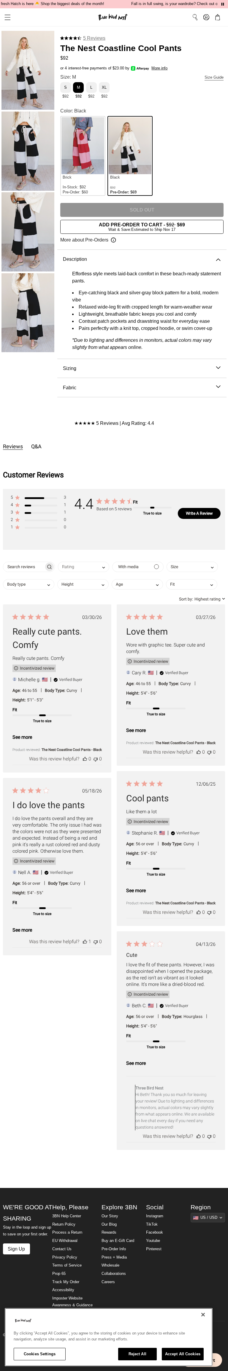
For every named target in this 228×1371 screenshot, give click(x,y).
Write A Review (199, 513)
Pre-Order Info (114, 1249)
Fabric (69, 387)
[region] (109, 1337)
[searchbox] (23, 567)
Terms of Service (67, 1265)
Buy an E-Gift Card (118, 1241)
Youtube (153, 1241)
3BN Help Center (66, 1216)
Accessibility (63, 1290)
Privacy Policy (64, 1257)
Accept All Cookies (182, 1354)
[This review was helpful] (85, 759)
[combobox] (83, 567)
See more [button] (22, 737)
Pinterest (154, 1249)
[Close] (203, 1314)
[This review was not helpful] (96, 759)
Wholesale (110, 1265)
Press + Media (114, 1257)
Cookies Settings (40, 1354)
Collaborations (114, 1274)
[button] (5, 17)
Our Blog (109, 1224)
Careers (108, 1282)
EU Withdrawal (64, 1241)
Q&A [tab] (36, 446)
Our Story (110, 1216)
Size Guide (214, 77)
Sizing (69, 368)
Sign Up (16, 1248)
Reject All (137, 1354)
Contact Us (62, 1249)
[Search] (195, 17)
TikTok (152, 1224)
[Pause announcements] (222, 4)
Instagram (154, 1216)
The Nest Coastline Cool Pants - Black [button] (72, 750)
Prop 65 (59, 1274)
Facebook (154, 1232)
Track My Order (65, 1282)
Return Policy (63, 1224)
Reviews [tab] (13, 446)
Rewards (109, 1232)
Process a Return (67, 1232)
